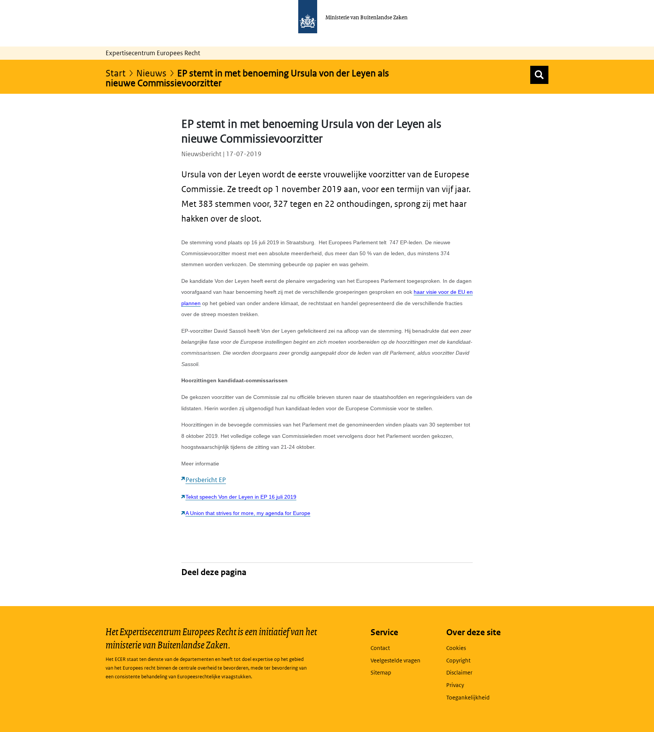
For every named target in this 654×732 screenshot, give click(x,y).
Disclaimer (459, 672)
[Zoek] (539, 75)
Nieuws (151, 72)
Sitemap (381, 672)
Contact (380, 647)
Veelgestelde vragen (395, 660)
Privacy (455, 685)
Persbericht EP (205, 480)
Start (116, 72)
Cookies (456, 647)
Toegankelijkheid (468, 697)
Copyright (458, 660)
